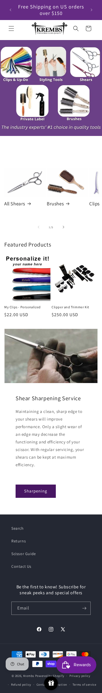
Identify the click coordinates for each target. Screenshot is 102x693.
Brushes (55, 204)
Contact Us (21, 566)
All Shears (14, 204)
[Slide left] (38, 227)
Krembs (28, 676)
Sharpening (35, 491)
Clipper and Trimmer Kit (70, 307)
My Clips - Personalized (22, 307)
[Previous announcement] (10, 10)
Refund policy (21, 685)
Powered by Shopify (49, 676)
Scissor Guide (23, 553)
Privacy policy (79, 676)
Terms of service (84, 685)
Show (51, 683)
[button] (11, 28)
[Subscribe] (84, 608)
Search (17, 528)
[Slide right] (63, 227)
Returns (18, 541)
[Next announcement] (91, 10)
